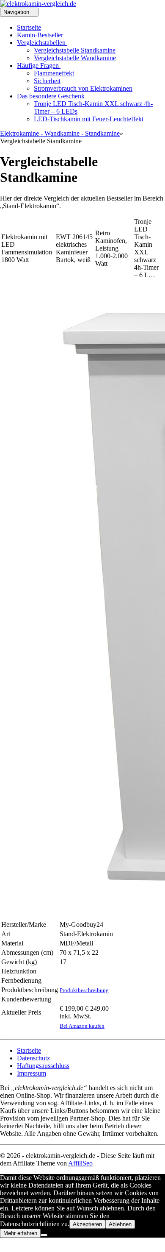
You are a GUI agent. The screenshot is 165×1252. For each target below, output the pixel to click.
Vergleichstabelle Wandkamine (75, 57)
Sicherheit (47, 80)
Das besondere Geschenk (51, 96)
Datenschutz (33, 1058)
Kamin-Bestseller (40, 35)
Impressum (31, 1073)
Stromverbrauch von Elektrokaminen (83, 88)
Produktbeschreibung (84, 990)
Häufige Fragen (38, 65)
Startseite (29, 27)
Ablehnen (120, 1224)
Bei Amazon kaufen (82, 1026)
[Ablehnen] (44, 1235)
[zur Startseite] (38, 3)
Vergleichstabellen (42, 42)
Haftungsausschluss (43, 1065)
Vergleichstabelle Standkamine (75, 50)
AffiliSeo (80, 1163)
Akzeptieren (87, 1224)
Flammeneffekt (54, 73)
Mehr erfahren (20, 1233)
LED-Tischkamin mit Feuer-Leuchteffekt (88, 119)
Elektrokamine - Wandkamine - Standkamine (60, 133)
